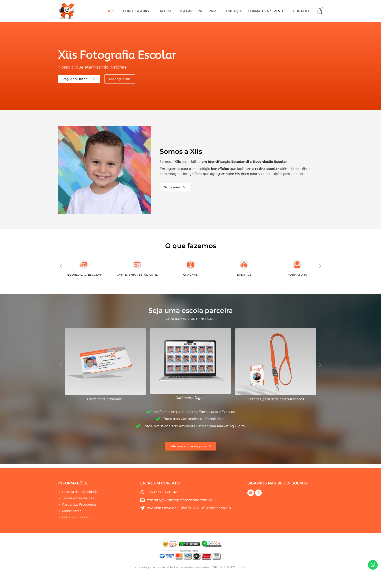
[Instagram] (258, 493)
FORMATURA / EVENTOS (267, 11)
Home (111, 11)
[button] (61, 266)
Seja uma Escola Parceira (178, 11)
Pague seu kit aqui (225, 11)
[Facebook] (250, 493)
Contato (301, 11)
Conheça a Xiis (136, 11)
